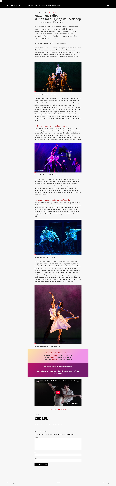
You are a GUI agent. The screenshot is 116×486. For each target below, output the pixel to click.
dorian (42, 424)
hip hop (47, 424)
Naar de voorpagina (12, 483)
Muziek (45, 12)
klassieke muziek (56, 424)
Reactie (37, 437)
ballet (37, 424)
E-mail (37, 458)
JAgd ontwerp (106, 483)
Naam (36, 452)
